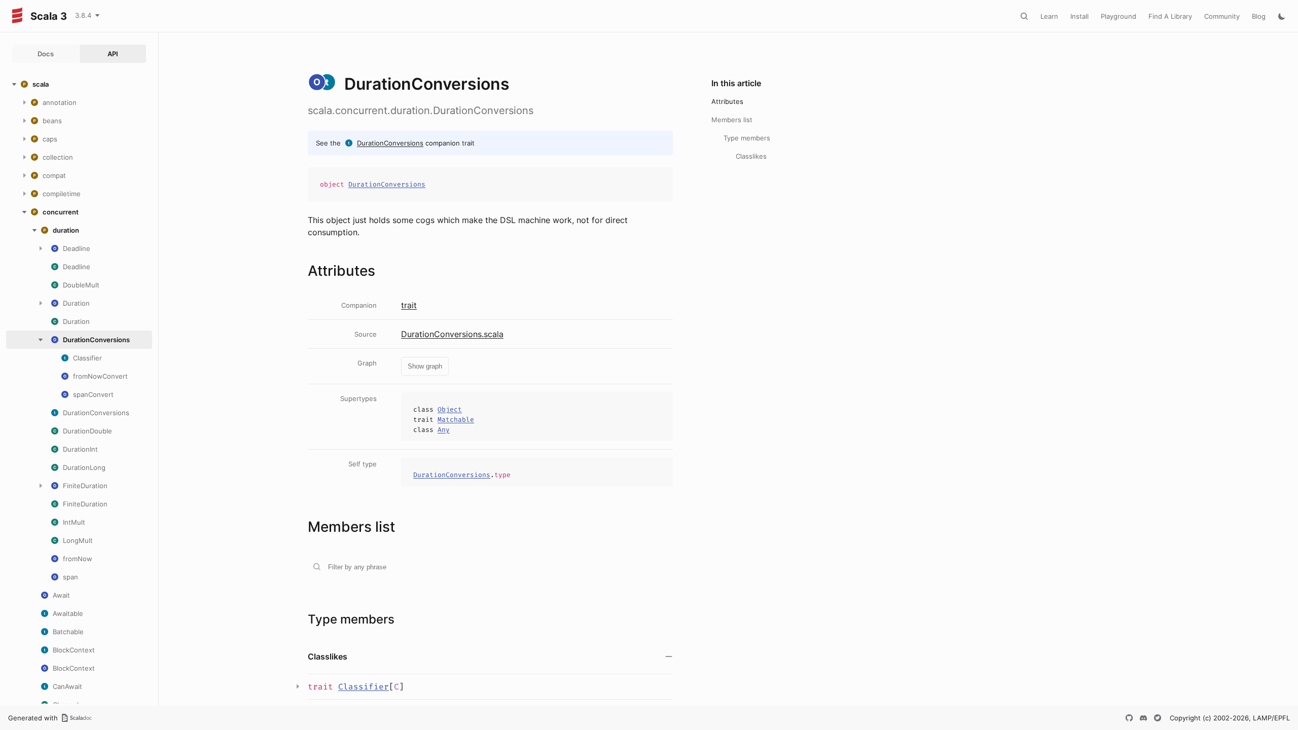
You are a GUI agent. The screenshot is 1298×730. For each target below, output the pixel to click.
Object (450, 409)
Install (1079, 16)
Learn (1049, 16)
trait (409, 305)
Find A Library (1170, 16)
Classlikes (751, 156)
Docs (46, 54)
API (112, 54)
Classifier (363, 686)
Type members (747, 138)
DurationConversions (390, 143)
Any (444, 429)
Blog (1259, 16)
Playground (1118, 16)
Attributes (727, 101)
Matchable (456, 419)
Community (1222, 16)
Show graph (425, 366)
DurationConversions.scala (452, 334)
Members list (731, 120)
